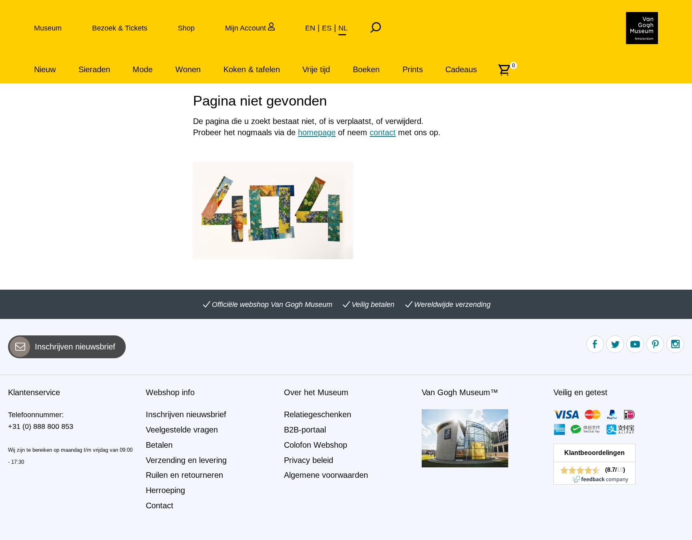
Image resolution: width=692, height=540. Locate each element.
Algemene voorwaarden (326, 475)
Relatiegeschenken (317, 414)
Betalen (159, 445)
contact (383, 132)
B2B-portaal (305, 429)
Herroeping (165, 490)
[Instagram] (675, 344)
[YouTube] (635, 344)
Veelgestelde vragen (182, 429)
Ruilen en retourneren (184, 475)
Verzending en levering (186, 460)
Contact (159, 505)
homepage (317, 132)
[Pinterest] (655, 344)
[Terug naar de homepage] (642, 28)
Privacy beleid (308, 460)
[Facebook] (595, 344)
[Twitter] (615, 344)
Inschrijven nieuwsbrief (75, 346)
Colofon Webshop (315, 445)
